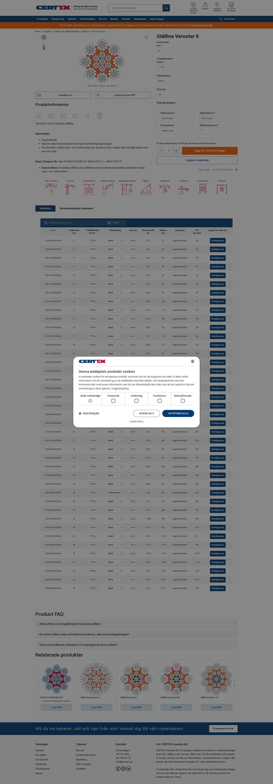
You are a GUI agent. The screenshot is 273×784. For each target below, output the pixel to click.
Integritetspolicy (120, 388)
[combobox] (192, 361)
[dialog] (136, 392)
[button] (89, 413)
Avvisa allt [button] (146, 413)
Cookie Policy (136, 421)
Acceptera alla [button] (178, 413)
